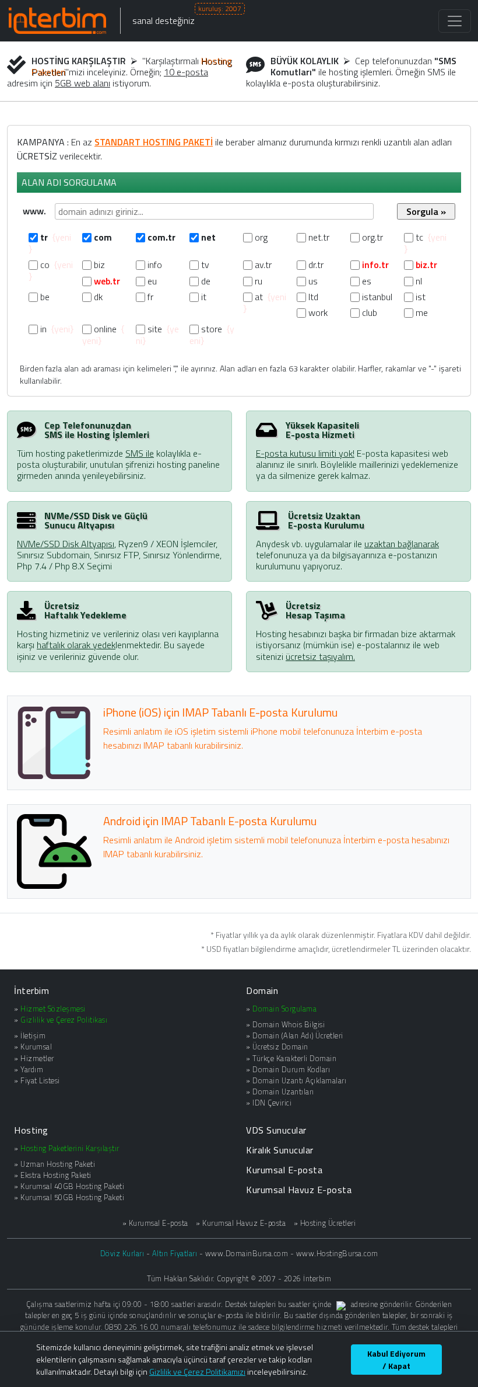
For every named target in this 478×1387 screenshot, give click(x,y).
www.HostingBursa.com (337, 1253)
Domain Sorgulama (284, 1008)
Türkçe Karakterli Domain (294, 1058)
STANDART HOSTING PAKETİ (153, 142)
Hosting (31, 1130)
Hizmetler (37, 1058)
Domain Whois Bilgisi (288, 1024)
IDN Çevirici (271, 1102)
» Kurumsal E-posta (155, 1223)
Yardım (31, 1069)
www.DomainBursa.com (247, 1253)
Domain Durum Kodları (291, 1069)
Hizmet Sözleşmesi (53, 1008)
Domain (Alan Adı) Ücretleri (297, 1035)
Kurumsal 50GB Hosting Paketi (72, 1197)
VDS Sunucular (276, 1130)
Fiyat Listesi (40, 1080)
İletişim (32, 1035)
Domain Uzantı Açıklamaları (299, 1080)
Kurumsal (36, 1046)
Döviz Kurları (122, 1253)
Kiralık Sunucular (280, 1150)
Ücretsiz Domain (280, 1046)
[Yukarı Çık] (463, 1373)
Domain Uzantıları (283, 1091)
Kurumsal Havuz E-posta (299, 1190)
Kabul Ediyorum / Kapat (396, 1359)
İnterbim (31, 990)
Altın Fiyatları (175, 1253)
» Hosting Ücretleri (325, 1223)
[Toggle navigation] (454, 21)
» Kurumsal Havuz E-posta (241, 1223)
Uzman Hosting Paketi (57, 1164)
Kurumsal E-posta (284, 1170)
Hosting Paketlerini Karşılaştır (69, 1148)
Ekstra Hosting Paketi (56, 1175)
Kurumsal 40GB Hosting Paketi (72, 1186)
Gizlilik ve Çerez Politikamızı (197, 1371)
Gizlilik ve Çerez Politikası (63, 1020)
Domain (262, 990)
